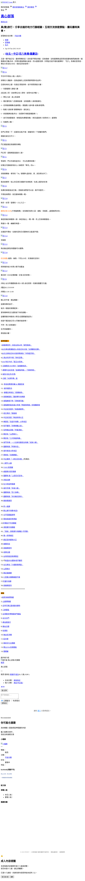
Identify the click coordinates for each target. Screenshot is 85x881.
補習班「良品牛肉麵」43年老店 (15, 422)
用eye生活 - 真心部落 (6, 774)
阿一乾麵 (6, 506)
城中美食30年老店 (10, 451)
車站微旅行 (7, 622)
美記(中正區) (18, 683)
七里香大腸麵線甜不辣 (11, 577)
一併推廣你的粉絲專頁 (6, 777)
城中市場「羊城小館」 (11, 488)
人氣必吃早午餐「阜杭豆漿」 (13, 357)
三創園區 (6, 610)
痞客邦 (12, 674)
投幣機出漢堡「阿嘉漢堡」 (13, 430)
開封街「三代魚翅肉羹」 (12, 438)
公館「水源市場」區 (10, 378)
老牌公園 (6, 552)
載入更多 (4, 690)
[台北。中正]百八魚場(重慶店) (21, 53)
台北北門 (6, 618)
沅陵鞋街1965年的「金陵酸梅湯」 (15, 366)
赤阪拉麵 (6, 480)
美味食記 (17, 680)
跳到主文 (4, 22)
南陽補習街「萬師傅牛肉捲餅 (14, 397)
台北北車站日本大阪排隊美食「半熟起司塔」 (18, 353)
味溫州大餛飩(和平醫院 (13, 560)
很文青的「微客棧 (10, 413)
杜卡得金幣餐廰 (9, 484)
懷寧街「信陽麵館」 (10, 455)
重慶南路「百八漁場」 (11, 492)
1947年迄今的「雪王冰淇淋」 (13, 362)
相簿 (6, 40)
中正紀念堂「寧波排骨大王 (13, 417)
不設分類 (18, 36)
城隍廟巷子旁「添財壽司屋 (13, 401)
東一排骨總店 (8, 535)
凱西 (2, 663)
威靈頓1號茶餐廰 (9, 471)
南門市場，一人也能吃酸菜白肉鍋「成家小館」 (20, 442)
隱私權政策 (54, 852)
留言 (17, 674)
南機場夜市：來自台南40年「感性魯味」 (17, 345)
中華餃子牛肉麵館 (9, 523)
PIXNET (27, 852)
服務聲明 (62, 852)
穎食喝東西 (7, 501)
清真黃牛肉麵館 (9, 527)
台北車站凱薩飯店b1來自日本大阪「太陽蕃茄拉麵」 (21, 349)
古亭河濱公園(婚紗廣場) (11, 606)
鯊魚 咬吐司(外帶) (9, 374)
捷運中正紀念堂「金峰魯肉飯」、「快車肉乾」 (19, 370)
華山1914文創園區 (10, 647)
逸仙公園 (6, 626)
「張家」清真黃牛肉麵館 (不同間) (16, 531)
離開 (12, 877)
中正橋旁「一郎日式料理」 (13, 459)
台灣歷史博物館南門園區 (12, 614)
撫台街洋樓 (7, 635)
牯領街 (5, 630)
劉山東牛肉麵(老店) (10, 511)
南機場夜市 (7, 548)
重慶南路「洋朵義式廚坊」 (13, 496)
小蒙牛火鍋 (7, 463)
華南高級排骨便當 (10, 519)
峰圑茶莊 (6, 544)
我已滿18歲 (5, 877)
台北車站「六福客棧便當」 (13, 565)
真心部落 (7, 16)
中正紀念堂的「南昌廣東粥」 (14, 409)
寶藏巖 (5, 651)
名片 (6, 45)
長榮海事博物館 (8, 597)
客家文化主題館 (9, 643)
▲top (3, 686)
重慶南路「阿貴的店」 (11, 446)
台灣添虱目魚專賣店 (10, 556)
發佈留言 (4, 703)
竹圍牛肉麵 (7, 581)
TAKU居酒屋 (8, 467)
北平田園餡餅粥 (9, 515)
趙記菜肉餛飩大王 (10, 540)
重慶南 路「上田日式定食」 (13, 476)
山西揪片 (6, 569)
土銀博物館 (7, 601)
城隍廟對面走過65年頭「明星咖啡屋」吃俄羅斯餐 (21, 405)
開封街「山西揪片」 (10, 434)
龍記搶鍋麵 (7, 573)
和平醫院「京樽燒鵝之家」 (13, 426)
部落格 (7, 42)
